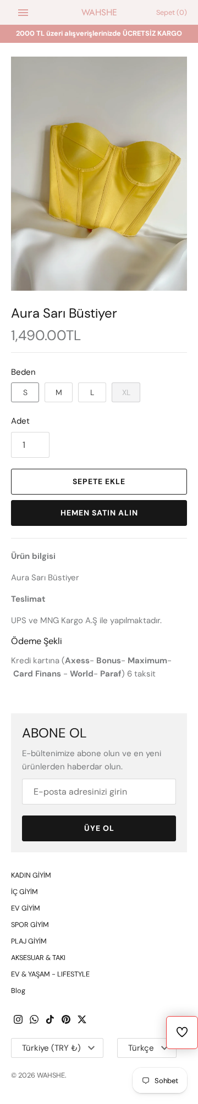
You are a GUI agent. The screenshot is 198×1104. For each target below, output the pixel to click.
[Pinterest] (66, 1021)
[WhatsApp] (34, 1021)
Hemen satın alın (99, 513)
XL (126, 392)
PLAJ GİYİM (29, 941)
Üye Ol (99, 828)
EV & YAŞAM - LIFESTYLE (50, 974)
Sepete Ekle (99, 481)
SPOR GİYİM (30, 924)
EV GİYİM (25, 908)
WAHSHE (51, 1075)
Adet (20, 420)
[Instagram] (18, 1021)
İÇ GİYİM (24, 891)
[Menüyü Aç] (23, 13)
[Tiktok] (50, 1021)
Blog (18, 990)
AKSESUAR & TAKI (38, 957)
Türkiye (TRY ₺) (51, 1047)
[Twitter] (82, 1021)
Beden (23, 372)
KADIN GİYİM (31, 875)
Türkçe (141, 1047)
